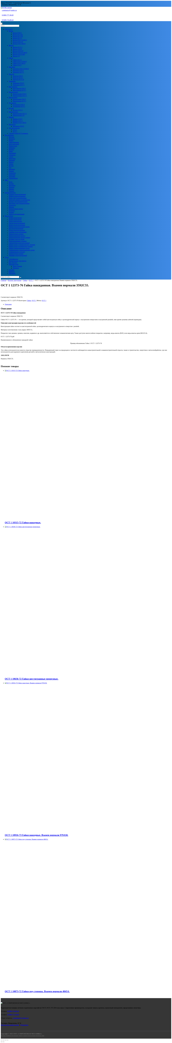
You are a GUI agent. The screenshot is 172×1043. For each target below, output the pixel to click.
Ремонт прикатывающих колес (19, 248)
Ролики (11, 212)
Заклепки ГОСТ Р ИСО (21, 69)
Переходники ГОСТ (19, 94)
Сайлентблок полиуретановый (19, 243)
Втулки (11, 108)
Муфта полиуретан (15, 218)
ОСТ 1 (15, 131)
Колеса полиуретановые (17, 225)
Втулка (11, 166)
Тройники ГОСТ (18, 83)
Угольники (12, 103)
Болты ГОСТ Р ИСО (20, 40)
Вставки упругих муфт (16, 239)
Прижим (12, 160)
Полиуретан (9, 216)
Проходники (13, 97)
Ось (10, 167)
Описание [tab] (8, 304)
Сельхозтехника (10, 192)
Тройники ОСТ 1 (18, 85)
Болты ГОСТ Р (18, 42)
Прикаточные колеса (16, 209)
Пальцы (11, 191)
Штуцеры (12, 185)
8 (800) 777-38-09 (7, 15)
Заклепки (12, 67)
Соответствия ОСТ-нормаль (18, 133)
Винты (11, 45)
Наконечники (13, 112)
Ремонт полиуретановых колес (19, 227)
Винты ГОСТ (17, 49)
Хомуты (11, 74)
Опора (11, 164)
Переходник (13, 146)
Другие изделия (14, 128)
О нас (7, 257)
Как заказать (13, 262)
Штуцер (11, 137)
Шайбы (11, 117)
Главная (3, 280)
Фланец (11, 149)
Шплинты (12, 124)
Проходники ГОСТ (19, 99)
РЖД (6, 180)
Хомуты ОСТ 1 (18, 78)
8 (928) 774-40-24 (7, 20)
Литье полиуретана (15, 221)
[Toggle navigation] (1, 24)
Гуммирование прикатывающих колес (22, 250)
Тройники (12, 81)
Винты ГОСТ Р (18, 51)
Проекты (16, 268)
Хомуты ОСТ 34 (18, 79)
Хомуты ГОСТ (18, 76)
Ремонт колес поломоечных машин (21, 246)
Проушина (12, 153)
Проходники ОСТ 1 (19, 101)
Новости (12, 271)
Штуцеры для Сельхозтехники (19, 203)
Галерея (11, 270)
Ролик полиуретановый (17, 230)
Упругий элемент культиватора (19, 200)
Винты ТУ (16, 56)
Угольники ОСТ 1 (19, 106)
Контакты (12, 273)
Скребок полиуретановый (17, 232)
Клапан (11, 171)
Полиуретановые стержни (18, 241)
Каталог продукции (14, 280)
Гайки (11, 58)
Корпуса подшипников (16, 214)
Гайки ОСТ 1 (17, 60)
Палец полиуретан (15, 219)
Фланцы (11, 187)
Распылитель (13, 178)
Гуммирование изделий (17, 252)
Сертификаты (13, 259)
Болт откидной (14, 144)
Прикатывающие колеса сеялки (19, 237)
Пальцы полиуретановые (17, 194)
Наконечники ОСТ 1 (20, 113)
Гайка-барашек (14, 142)
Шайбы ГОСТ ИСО (19, 122)
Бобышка (12, 148)
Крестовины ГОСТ (19, 88)
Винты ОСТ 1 (17, 47)
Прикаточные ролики (16, 234)
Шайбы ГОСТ (17, 119)
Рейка (11, 151)
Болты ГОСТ (17, 33)
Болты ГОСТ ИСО (19, 43)
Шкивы (11, 189)
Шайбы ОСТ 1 (18, 121)
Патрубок (12, 175)
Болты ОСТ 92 (18, 35)
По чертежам (9, 135)
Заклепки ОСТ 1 (18, 72)
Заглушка (12, 176)
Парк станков (17, 266)
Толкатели (12, 205)
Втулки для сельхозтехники (18, 201)
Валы (10, 182)
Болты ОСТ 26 (18, 36)
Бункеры (12, 210)
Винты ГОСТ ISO (19, 54)
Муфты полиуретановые (17, 196)
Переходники (13, 92)
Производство (13, 264)
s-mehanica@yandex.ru (9, 10)
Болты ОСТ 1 (17, 38)
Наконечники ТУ (18, 115)
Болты (11, 31)
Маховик (12, 169)
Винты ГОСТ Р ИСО (20, 52)
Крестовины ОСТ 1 (19, 90)
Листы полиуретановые (17, 223)
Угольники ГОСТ (19, 105)
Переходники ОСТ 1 (20, 96)
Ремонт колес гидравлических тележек (22, 245)
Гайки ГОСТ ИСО (19, 63)
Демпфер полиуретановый (18, 255)
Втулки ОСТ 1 (18, 110)
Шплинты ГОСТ (18, 126)
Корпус (11, 162)
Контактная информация (10, 1025)
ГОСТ (15, 130)
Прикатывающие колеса (17, 236)
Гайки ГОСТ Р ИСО (20, 61)
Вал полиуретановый (16, 228)
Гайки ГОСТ (17, 65)
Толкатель (12, 173)
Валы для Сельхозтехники (18, 198)
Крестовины (13, 87)
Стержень (12, 155)
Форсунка (12, 158)
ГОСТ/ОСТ (9, 29)
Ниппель (12, 139)
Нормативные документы (17, 261)
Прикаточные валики (16, 254)
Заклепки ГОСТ (18, 70)
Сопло (11, 157)
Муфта (11, 140)
